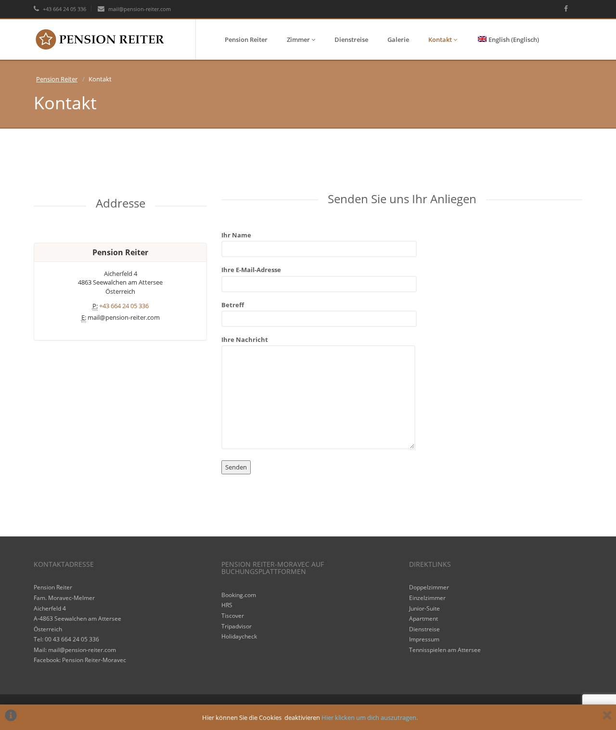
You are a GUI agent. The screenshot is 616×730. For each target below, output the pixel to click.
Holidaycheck (239, 636)
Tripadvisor (236, 626)
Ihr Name (236, 235)
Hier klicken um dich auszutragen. (369, 717)
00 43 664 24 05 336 (72, 639)
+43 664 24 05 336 (63, 9)
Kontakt (440, 39)
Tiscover (232, 616)
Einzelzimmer (427, 598)
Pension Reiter (246, 39)
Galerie (398, 39)
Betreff (232, 304)
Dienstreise (351, 39)
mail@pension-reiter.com (139, 9)
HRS (226, 605)
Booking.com (238, 595)
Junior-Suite (424, 608)
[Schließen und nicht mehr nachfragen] (607, 717)
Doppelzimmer (429, 587)
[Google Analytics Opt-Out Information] (11, 717)
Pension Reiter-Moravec (94, 660)
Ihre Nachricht (244, 339)
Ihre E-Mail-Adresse (251, 269)
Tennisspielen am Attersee (445, 650)
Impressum (424, 639)
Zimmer (299, 39)
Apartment (423, 618)
